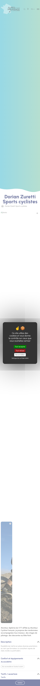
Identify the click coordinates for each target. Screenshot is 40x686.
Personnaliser (20, 355)
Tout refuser (20, 351)
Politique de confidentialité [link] (20, 358)
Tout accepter (20, 347)
